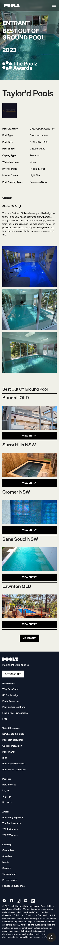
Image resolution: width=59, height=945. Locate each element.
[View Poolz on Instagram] (18, 900)
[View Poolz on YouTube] (4, 900)
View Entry (29, 436)
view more (29, 638)
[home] (11, 5)
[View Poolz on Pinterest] (25, 900)
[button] (53, 5)
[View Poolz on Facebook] (11, 900)
